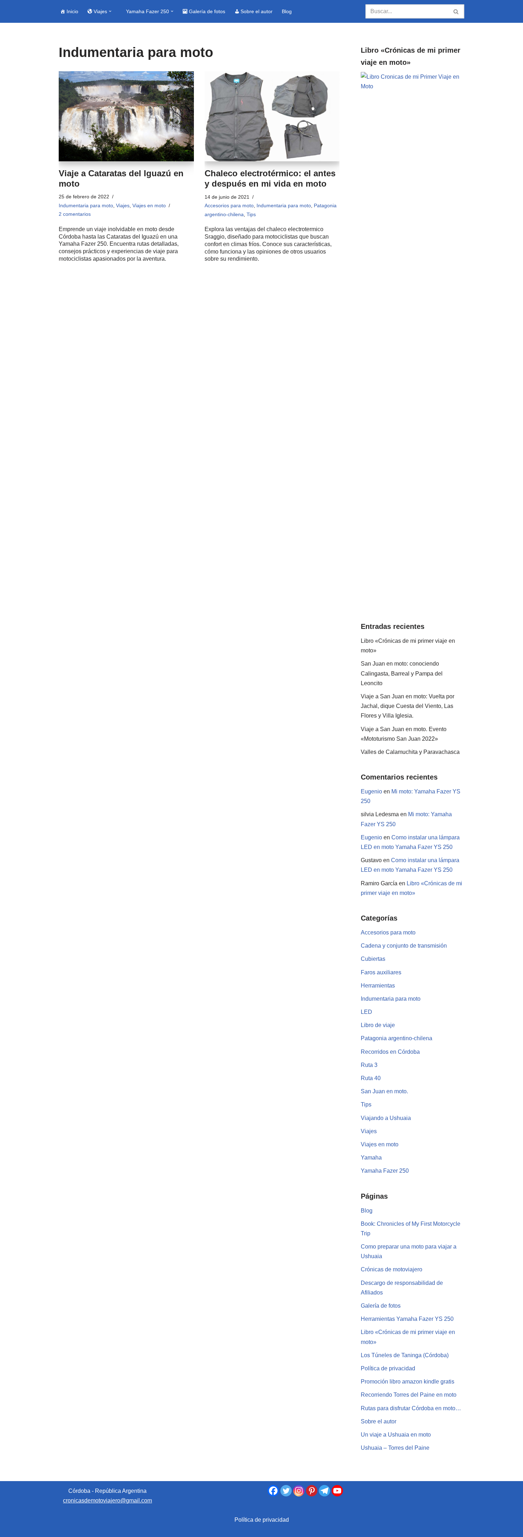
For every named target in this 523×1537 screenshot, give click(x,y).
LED (366, 1012)
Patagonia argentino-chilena (396, 1038)
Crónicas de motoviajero (391, 1269)
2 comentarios (75, 214)
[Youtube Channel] (337, 1490)
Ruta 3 (369, 1065)
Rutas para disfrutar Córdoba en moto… (411, 1408)
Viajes (123, 205)
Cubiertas (373, 959)
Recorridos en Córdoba (390, 1052)
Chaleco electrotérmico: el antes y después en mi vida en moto (270, 178)
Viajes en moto (149, 205)
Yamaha (371, 1158)
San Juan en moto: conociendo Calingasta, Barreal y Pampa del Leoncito (402, 673)
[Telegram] (324, 1490)
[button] (110, 11)
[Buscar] (456, 11)
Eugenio (371, 791)
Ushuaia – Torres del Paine (395, 1448)
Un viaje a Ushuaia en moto (396, 1435)
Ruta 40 (371, 1078)
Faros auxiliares (381, 972)
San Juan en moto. (384, 1091)
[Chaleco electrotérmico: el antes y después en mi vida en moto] (272, 116)
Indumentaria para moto (86, 205)
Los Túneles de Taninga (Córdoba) (405, 1355)
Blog (287, 11)
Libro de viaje (378, 1025)
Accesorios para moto (229, 205)
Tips (251, 214)
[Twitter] (286, 1490)
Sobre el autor (378, 1421)
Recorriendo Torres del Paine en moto (408, 1395)
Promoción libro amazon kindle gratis (407, 1382)
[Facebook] (273, 1490)
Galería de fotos (381, 1306)
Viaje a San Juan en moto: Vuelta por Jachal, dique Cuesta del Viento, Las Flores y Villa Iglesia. (407, 706)
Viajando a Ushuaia (386, 1118)
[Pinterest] (311, 1490)
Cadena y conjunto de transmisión (404, 946)
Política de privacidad (388, 1368)
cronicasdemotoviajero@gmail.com (107, 1500)
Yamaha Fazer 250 (385, 1171)
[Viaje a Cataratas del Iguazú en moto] (126, 116)
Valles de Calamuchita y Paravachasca (410, 752)
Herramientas (378, 986)
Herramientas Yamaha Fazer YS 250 (407, 1319)
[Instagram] (299, 1490)
